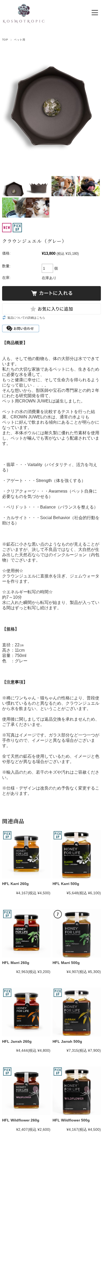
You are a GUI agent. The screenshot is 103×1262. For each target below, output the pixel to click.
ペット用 (19, 39)
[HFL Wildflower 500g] (77, 1090)
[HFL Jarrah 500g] (77, 1012)
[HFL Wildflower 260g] (26, 1090)
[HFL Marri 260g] (26, 933)
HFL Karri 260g (15, 884)
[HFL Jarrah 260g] (26, 1012)
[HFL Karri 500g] (77, 854)
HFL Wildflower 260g (20, 1120)
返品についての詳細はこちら (26, 317)
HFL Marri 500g (66, 963)
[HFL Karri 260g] (26, 854)
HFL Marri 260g (15, 963)
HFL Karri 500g (66, 884)
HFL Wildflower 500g (71, 1120)
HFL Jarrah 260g (17, 1041)
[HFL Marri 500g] (77, 933)
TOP (5, 39)
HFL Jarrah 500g (67, 1041)
